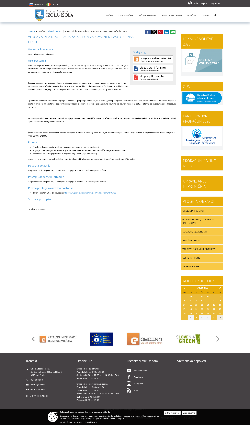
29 (196, 296)
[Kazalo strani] (196, 3)
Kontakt (31, 361)
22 (214, 309)
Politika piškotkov (90, 422)
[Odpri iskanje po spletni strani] (215, 15)
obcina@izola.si (38, 385)
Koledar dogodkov (201, 281)
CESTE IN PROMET (192, 257)
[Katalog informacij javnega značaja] (58, 339)
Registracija (215, 3)
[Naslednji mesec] (220, 287)
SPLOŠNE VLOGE (191, 240)
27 (184, 296)
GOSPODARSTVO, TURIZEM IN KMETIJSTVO (198, 221)
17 (184, 309)
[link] (148, 32)
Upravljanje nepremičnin (194, 183)
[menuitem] (110, 15)
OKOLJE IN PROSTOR (193, 210)
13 (202, 305)
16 (220, 305)
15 (214, 305)
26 (196, 313)
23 (220, 309)
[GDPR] (102, 339)
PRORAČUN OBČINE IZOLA (199, 163)
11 (191, 305)
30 (202, 296)
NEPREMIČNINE (190, 266)
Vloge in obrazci (55, 31)
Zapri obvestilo (189, 413)
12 (196, 305)
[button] (33, 339)
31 (208, 296)
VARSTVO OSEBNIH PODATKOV (198, 249)
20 (202, 309)
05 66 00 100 (37, 380)
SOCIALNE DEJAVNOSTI (194, 231)
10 (184, 305)
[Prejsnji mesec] (184, 287)
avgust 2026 (202, 287)
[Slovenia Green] (188, 339)
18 (191, 309)
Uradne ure (84, 361)
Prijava (204, 3)
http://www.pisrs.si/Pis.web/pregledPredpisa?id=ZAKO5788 (90, 192)
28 (191, 296)
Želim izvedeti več (172, 413)
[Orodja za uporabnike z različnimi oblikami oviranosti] (190, 3)
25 (191, 313)
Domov (32, 31)
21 (208, 309)
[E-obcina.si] (145, 339)
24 (184, 313)
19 (196, 309)
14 (208, 305)
